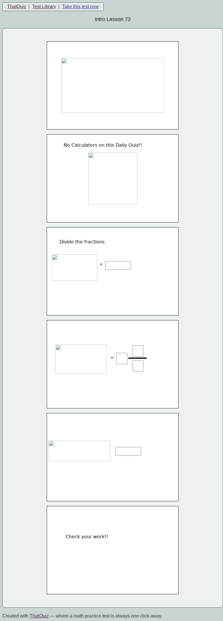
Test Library (44, 6)
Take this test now (80, 6)
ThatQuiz (16, 6)
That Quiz (39, 615)
